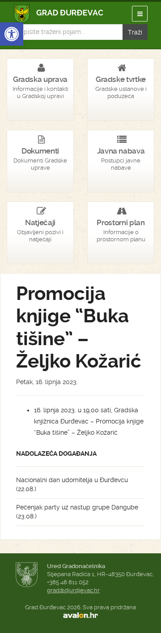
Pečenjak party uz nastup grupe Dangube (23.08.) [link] (77, 512)
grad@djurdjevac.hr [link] (73, 590)
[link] (11, 34)
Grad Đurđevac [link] (58, 13)
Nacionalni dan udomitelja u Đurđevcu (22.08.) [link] (72, 484)
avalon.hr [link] (80, 616)
